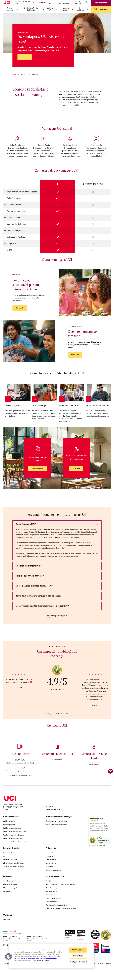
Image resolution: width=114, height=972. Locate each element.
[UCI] (7, 2)
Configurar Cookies (77, 962)
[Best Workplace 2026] (106, 948)
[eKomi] (57, 670)
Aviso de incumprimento (64, 3)
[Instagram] (4, 945)
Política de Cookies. (43, 960)
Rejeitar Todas (78, 956)
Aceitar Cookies (78, 950)
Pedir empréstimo (101, 9)
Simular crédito (101, 3)
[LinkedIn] (8, 945)
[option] (99, 828)
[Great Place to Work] (96, 948)
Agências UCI (51, 3)
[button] (8, 956)
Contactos (41, 3)
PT (87, 4)
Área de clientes (78, 3)
